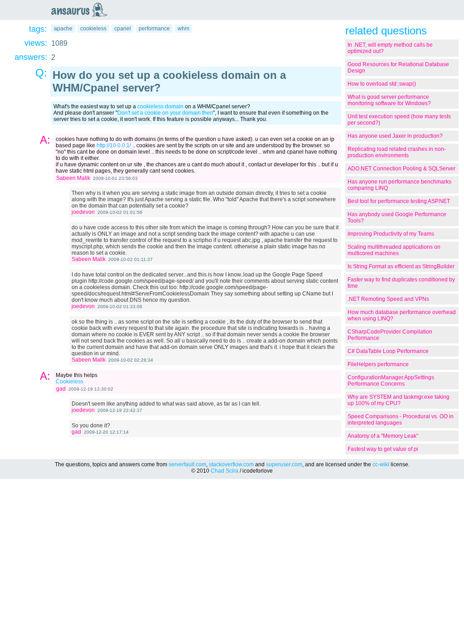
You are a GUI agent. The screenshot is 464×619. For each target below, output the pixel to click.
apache (63, 28)
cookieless (93, 28)
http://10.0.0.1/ (114, 145)
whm (183, 28)
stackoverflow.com (231, 464)
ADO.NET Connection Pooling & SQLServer (401, 168)
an (81, 9)
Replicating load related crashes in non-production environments (397, 152)
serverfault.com (187, 464)
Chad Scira (224, 471)
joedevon (83, 212)
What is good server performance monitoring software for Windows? (389, 100)
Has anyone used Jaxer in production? (395, 136)
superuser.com (284, 464)
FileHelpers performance (378, 364)
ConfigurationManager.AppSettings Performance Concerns (391, 380)
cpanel (122, 28)
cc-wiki (380, 464)
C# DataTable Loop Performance (388, 351)
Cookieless (69, 381)
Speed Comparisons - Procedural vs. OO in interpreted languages (401, 419)
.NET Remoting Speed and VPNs (388, 299)
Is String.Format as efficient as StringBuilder (401, 266)
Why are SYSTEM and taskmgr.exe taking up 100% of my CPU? (399, 400)
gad (61, 389)
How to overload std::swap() (382, 84)
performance (154, 28)
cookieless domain (160, 106)
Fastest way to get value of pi (383, 449)
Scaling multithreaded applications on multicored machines (394, 250)
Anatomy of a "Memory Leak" (383, 436)
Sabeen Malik (73, 178)
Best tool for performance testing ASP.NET (399, 201)
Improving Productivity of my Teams (391, 234)
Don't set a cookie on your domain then (165, 113)
